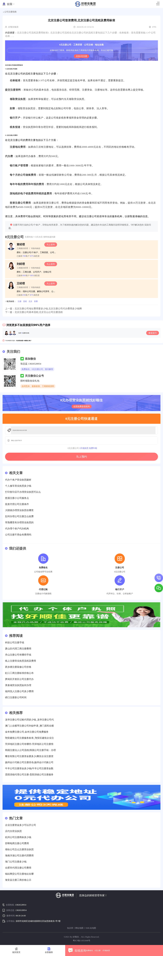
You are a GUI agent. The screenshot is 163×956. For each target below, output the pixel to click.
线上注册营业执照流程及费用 (20, 661)
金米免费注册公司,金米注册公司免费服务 (26, 732)
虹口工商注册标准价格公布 (19, 673)
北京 (30, 301)
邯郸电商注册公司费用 (17, 843)
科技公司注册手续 (14, 642)
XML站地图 (90, 928)
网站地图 (79, 928)
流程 (25, 301)
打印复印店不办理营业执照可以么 (23, 492)
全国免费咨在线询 (81, 406)
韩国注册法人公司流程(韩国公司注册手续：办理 (30, 750)
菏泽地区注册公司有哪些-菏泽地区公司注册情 (29, 744)
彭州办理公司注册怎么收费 (19, 516)
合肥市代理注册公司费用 (18, 867)
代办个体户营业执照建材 (18, 479)
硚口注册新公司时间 (15, 697)
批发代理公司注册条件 (17, 504)
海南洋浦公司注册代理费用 (19, 855)
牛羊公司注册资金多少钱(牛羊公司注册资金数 (29, 768)
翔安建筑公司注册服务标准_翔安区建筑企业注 (29, 738)
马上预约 (81, 456)
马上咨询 (51, 244)
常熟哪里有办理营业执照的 (19, 522)
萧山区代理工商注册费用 (18, 648)
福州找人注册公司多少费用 (19, 691)
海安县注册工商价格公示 (18, 880)
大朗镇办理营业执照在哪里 (19, 510)
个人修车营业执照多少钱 (18, 486)
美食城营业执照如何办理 (18, 685)
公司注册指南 (10, 12)
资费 (36, 301)
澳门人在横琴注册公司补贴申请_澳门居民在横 (29, 725)
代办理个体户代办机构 (17, 528)
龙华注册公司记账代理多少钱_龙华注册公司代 (29, 719)
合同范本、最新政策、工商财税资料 (38, 386)
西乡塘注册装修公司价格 (18, 667)
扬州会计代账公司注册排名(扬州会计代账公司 (29, 762)
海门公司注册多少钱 (15, 861)
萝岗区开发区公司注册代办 (19, 679)
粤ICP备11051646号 (81, 940)
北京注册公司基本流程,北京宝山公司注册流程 (39, 312)
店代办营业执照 (13, 831)
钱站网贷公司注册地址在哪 (19, 874)
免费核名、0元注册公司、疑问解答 (37, 369)
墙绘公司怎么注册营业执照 (19, 849)
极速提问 (152, 333)
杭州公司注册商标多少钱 (18, 837)
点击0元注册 (81, 56)
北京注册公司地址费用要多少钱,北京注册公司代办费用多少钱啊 (48, 308)
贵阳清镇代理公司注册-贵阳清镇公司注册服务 (29, 774)
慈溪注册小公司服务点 (17, 498)
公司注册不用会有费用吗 (18, 534)
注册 (19, 301)
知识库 (70, 928)
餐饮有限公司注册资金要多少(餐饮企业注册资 (29, 756)
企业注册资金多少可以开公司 (20, 825)
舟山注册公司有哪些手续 (18, 654)
